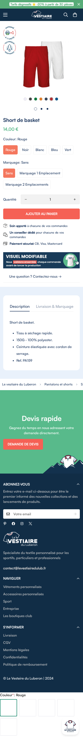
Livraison (10, 635)
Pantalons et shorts (58, 384)
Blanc (40, 150)
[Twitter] (30, 523)
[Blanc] (46, 707)
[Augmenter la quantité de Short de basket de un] (75, 199)
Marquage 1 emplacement (40, 173)
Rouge (10, 150)
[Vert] (8, 727)
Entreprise (11, 608)
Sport (7, 601)
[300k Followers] (13, 523)
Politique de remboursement (25, 664)
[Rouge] (8, 707)
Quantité (9, 199)
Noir (25, 150)
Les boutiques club (17, 616)
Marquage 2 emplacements (27, 184)
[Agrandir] (71, 94)
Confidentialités (15, 657)
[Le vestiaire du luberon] (41, 15)
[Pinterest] (5, 523)
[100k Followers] (22, 523)
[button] (75, 15)
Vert (68, 150)
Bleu (54, 150)
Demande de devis (23, 444)
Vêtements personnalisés (22, 587)
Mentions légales (16, 650)
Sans (9, 173)
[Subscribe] (75, 514)
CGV (7, 642)
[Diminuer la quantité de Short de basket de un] (26, 199)
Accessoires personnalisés (23, 594)
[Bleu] (65, 707)
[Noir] (27, 707)
